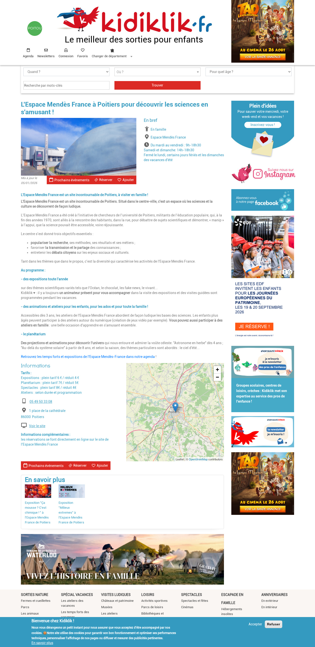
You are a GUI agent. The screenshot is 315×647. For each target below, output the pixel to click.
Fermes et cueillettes (35, 601)
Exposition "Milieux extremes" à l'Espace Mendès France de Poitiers (71, 512)
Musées (106, 607)
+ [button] (217, 369)
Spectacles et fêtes (194, 601)
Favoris (82, 56)
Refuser (273, 624)
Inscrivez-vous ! (263, 125)
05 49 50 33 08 (41, 402)
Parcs (25, 607)
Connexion (66, 56)
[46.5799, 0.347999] (175, 407)
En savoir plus (42, 643)
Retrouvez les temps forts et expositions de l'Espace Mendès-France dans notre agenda (88, 357)
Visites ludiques (116, 595)
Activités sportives (154, 601)
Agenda (28, 56)
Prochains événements (71, 180)
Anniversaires (274, 595)
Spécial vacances (77, 595)
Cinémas (187, 607)
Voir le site (37, 426)
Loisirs (147, 595)
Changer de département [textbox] (109, 56)
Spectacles (191, 595)
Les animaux (30, 613)
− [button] (217, 377)
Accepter (255, 624)
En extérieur (269, 601)
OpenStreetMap (198, 459)
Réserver (105, 180)
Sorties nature (34, 595)
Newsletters (46, 56)
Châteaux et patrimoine (117, 601)
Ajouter (128, 180)
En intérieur (269, 607)
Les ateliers (109, 613)
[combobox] (112, 51)
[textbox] (157, 72)
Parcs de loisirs (152, 607)
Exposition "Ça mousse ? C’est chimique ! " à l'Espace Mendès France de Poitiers (37, 512)
